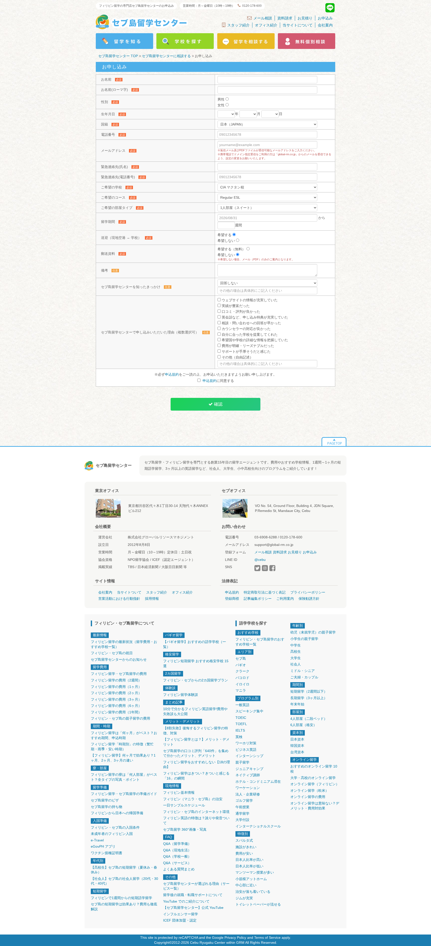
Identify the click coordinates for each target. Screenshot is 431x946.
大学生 (295, 658)
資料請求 (284, 18)
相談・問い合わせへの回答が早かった (251, 323)
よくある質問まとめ (179, 869)
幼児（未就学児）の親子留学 (313, 632)
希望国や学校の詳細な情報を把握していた (254, 340)
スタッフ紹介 (238, 25)
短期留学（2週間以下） (308, 691)
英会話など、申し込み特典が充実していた (254, 317)
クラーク (242, 671)
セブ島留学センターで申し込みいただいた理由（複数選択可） (150, 332)
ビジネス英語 (245, 750)
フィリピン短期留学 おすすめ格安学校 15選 (195, 663)
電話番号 (108, 135)
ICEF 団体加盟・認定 (180, 920)
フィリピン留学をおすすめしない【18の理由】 (196, 764)
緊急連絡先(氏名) (114, 167)
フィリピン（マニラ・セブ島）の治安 (192, 799)
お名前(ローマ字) (114, 90)
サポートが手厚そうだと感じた (246, 351)
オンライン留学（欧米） (309, 790)
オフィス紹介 (266, 25)
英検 (238, 737)
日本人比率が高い (249, 860)
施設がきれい (245, 847)
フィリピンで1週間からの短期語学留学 (121, 898)
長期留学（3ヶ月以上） (308, 698)
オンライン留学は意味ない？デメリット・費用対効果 (314, 805)
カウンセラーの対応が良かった (246, 329)
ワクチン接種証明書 (106, 853)
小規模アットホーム (251, 879)
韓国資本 (297, 746)
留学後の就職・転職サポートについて (192, 895)
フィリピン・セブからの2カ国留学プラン (195, 680)
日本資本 (297, 739)
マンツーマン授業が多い (254, 872)
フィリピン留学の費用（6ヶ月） (116, 706)
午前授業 (242, 807)
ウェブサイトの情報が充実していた (249, 300)
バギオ (240, 665)
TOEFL (241, 724)
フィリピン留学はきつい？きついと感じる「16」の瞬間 (196, 775)
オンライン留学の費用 (307, 797)
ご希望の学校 (111, 187)
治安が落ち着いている (252, 892)
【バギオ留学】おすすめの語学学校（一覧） (194, 644)
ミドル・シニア (302, 671)
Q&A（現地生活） (177, 850)
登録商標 (232, 599)
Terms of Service (267, 938)
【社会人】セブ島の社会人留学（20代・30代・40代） (124, 881)
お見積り (305, 18)
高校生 (295, 651)
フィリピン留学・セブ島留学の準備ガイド (124, 794)
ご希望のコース (113, 197)
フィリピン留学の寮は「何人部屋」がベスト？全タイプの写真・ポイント (124, 777)
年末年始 (297, 704)
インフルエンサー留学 (180, 914)
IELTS (240, 730)
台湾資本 (297, 752)
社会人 (295, 664)
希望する (224, 235)
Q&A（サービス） (177, 863)
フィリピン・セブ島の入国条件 (115, 827)
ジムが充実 (244, 898)
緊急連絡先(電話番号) (118, 177)
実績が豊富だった (235, 306)
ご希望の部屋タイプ (116, 208)
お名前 (106, 79)
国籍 (104, 124)
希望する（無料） (231, 249)
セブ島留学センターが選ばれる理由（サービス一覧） (196, 886)
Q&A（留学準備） (177, 844)
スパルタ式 (244, 840)
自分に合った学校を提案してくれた (249, 334)
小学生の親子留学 (304, 639)
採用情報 (152, 599)
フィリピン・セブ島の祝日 (112, 653)
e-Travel (97, 840)
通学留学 (242, 813)
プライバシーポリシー (307, 592)
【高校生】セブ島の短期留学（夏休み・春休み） (124, 869)
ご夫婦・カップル (304, 677)
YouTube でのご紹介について (186, 901)
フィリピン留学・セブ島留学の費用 (119, 674)
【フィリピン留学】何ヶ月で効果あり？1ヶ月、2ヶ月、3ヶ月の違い (123, 757)
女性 (221, 105)
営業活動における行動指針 (119, 599)
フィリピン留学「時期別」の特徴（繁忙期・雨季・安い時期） (122, 746)
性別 (104, 102)
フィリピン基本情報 (179, 792)
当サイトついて (129, 592)
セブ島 (240, 658)
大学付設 (242, 820)
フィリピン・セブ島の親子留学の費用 (120, 718)
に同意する (218, 381)
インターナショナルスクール (258, 826)
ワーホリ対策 (245, 743)
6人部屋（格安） (303, 725)
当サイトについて (298, 25)
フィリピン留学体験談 (180, 695)
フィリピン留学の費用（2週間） (116, 680)
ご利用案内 (285, 599)
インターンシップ (249, 756)
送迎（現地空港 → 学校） (121, 238)
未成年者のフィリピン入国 (112, 834)
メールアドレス (113, 151)
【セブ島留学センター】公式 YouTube (193, 908)
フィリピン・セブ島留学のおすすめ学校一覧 (259, 641)
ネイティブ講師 (247, 775)
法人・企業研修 (247, 794)
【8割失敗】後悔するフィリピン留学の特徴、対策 (195, 730)
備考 (104, 270)
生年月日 (108, 114)
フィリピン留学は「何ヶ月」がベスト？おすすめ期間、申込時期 (124, 735)
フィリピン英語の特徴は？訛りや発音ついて (196, 820)
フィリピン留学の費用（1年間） (116, 712)
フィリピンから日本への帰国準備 (117, 813)
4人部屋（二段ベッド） (308, 719)
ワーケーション (247, 788)
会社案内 (325, 25)
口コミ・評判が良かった (240, 312)
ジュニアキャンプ (249, 769)
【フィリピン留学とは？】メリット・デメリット (196, 741)
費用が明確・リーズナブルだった (247, 346)
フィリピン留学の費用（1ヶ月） (116, 687)
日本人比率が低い (249, 866)
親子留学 (242, 762)
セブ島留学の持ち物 (106, 807)
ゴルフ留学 (244, 800)
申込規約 (172, 374)
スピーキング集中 (249, 711)
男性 (221, 99)
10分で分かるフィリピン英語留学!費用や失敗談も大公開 (195, 711)
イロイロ (242, 684)
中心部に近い (245, 885)
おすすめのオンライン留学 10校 (313, 768)
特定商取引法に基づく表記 (265, 592)
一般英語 (242, 705)
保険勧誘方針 (309, 599)
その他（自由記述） (237, 357)
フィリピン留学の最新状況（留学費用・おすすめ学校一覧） (124, 644)
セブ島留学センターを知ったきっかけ (130, 287)
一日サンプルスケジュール (184, 805)
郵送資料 (108, 254)
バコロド (242, 678)
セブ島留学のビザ (105, 800)
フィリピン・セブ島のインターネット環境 (196, 812)
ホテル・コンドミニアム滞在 (258, 782)
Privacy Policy (235, 938)
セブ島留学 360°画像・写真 (185, 829)
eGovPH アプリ (103, 846)
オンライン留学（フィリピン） (314, 784)
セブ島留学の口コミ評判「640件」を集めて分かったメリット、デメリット (195, 753)
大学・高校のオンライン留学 (313, 778)
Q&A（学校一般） (177, 856)
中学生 (295, 645)
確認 (217, 404)
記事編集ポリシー (258, 599)
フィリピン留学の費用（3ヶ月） (116, 699)
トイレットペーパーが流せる (258, 904)
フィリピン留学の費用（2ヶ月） (116, 693)
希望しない (226, 241)
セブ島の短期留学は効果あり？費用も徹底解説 (124, 906)
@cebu (260, 560)
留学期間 (108, 222)
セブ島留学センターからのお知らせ (119, 659)
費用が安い (244, 853)
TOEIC (240, 718)
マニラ (240, 690)
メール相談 (262, 18)
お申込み (325, 18)
